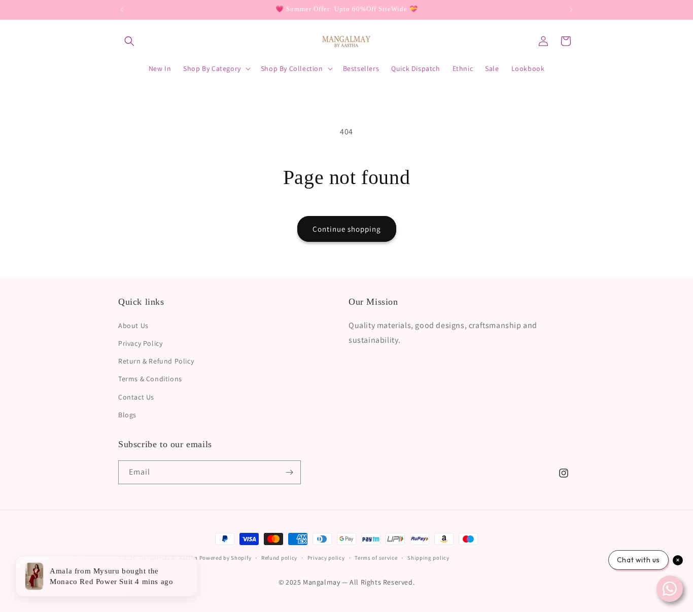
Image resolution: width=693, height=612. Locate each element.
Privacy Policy (140, 342)
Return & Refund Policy (156, 360)
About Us (133, 325)
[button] (129, 41)
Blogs (127, 414)
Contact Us (136, 396)
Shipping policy (428, 557)
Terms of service (376, 557)
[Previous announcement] (122, 9)
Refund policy (279, 557)
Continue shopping (347, 229)
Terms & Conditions (150, 378)
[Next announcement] (571, 9)
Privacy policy (326, 557)
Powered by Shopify (225, 557)
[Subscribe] (289, 472)
